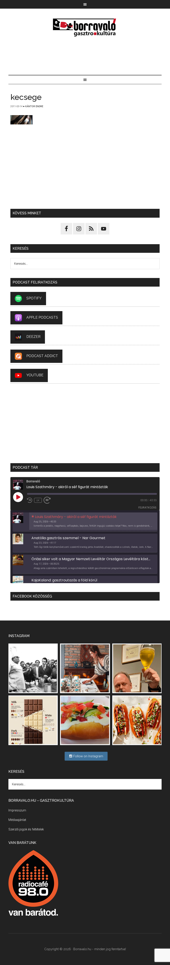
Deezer (33, 337)
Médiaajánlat (17, 820)
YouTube (34, 375)
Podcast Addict (42, 356)
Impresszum (17, 810)
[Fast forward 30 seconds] (49, 500)
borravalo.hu (84, 27)
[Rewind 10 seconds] (29, 500)
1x (38, 500)
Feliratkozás (147, 507)
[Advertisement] (85, 56)
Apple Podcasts (42, 317)
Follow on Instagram (87, 756)
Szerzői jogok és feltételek (26, 829)
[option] (85, 521)
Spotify (34, 298)
